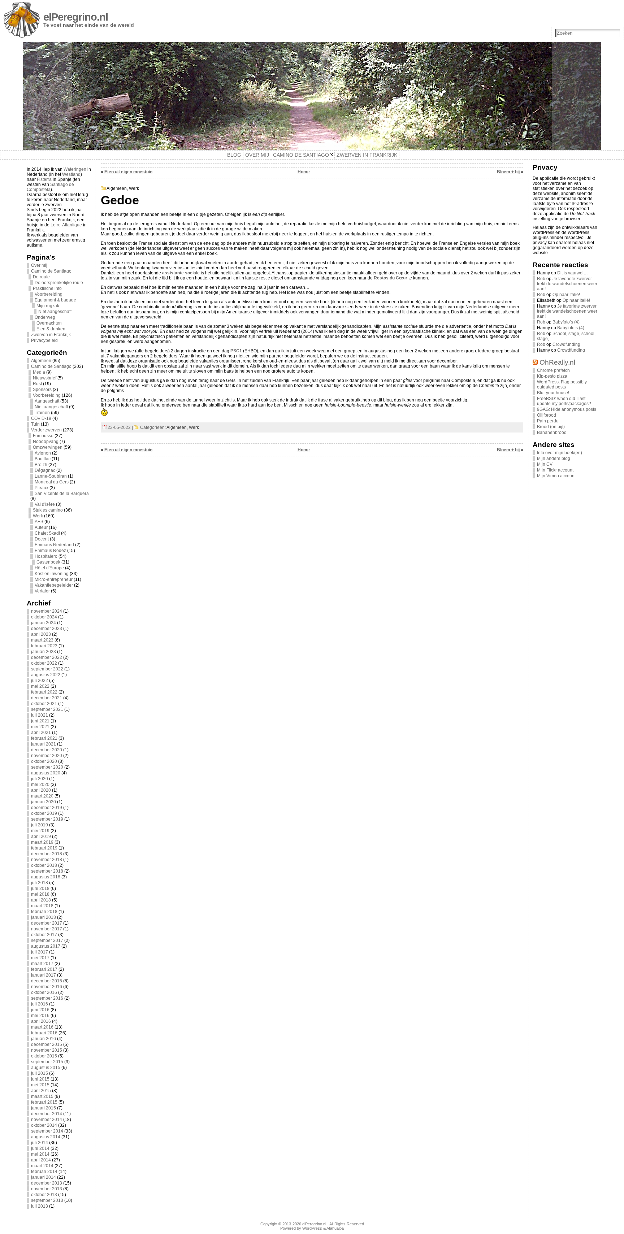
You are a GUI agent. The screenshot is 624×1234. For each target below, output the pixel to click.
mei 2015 (40, 1084)
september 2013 (47, 1200)
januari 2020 (43, 801)
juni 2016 (40, 1009)
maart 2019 (42, 842)
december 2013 (46, 1183)
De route (41, 276)
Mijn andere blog (553, 458)
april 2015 (41, 1090)
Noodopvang (45, 441)
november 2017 (46, 928)
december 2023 (46, 628)
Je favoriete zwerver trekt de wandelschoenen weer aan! (567, 283)
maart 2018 (42, 905)
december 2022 (46, 657)
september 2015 (47, 1061)
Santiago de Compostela (50, 187)
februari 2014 (44, 1171)
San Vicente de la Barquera (62, 493)
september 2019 (47, 819)
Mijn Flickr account (555, 470)
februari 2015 (44, 1102)
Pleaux (41, 487)
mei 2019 (40, 830)
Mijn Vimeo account (556, 475)
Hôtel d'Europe (49, 567)
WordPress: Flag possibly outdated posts (562, 384)
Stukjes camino (48, 510)
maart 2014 (42, 1165)
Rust (37, 383)
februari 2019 (44, 848)
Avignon (43, 453)
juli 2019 (39, 824)
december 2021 (46, 697)
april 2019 (41, 836)
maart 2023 (42, 640)
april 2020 (41, 790)
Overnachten (49, 323)
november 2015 (46, 1050)
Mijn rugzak (47, 305)
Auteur (41, 527)
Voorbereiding (48, 294)
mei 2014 (40, 1154)
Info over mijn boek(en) (559, 452)
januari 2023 (43, 651)
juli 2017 (39, 952)
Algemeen (41, 360)
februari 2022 (44, 692)
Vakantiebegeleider (54, 585)
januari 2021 (43, 744)
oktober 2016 (44, 992)
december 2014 (46, 1113)
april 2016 (41, 1021)
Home (304, 171)
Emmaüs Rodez (50, 550)
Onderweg (45, 317)
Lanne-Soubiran (51, 476)
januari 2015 (43, 1108)
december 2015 (46, 1044)
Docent (42, 539)
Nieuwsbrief (44, 378)
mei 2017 (40, 957)
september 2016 (47, 998)
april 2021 (41, 732)
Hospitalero (46, 556)
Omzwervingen (47, 447)
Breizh (41, 464)
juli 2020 (39, 778)
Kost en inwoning (52, 573)
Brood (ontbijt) (551, 426)
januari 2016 (43, 1038)
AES (39, 521)
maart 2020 (42, 796)
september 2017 (47, 940)
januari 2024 (43, 622)
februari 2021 (44, 738)
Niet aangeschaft (55, 311)
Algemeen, (118, 188)
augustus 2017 (45, 946)
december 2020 (46, 749)
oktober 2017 (44, 934)
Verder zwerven (46, 430)
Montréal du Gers (52, 482)
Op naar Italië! (566, 294)
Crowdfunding (566, 344)
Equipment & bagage (55, 300)
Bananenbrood (552, 432)
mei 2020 (40, 784)
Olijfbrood (546, 415)
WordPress (312, 1228)
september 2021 (47, 709)
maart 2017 (42, 963)
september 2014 (47, 1131)
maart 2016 (42, 1027)
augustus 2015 (45, 1067)
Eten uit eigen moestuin (128, 171)
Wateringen (75, 169)
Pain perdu (548, 420)
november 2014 (46, 1119)
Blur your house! (553, 392)
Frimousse (43, 435)
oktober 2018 (44, 865)
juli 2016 (39, 1004)
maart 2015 (42, 1096)
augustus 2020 (45, 772)
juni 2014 (40, 1148)
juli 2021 (39, 715)
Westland (71, 174)
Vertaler (42, 591)
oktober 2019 (44, 813)
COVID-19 (41, 418)
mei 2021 (40, 726)
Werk (38, 515)
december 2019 (46, 807)
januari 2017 (43, 975)
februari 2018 (44, 911)
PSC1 (236, 350)
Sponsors (42, 389)
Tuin (35, 424)
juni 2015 (40, 1079)
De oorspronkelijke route (59, 282)
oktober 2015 (44, 1056)
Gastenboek (48, 562)
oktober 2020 (44, 761)
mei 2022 (40, 686)
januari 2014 (43, 1177)
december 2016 (46, 980)
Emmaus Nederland (54, 544)
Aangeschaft (47, 401)
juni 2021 (40, 721)
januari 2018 (43, 917)
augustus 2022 (45, 674)
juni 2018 (40, 888)
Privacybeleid (44, 340)
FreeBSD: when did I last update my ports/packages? (564, 401)
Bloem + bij (508, 171)
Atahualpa (335, 1228)
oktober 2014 (44, 1125)
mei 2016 (40, 1015)
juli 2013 (39, 1206)
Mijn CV (544, 464)
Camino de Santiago (51, 271)
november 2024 (46, 611)
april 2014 (41, 1160)
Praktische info (47, 288)
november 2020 (46, 755)
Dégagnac (45, 470)
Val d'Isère (45, 504)
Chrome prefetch (553, 370)
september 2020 (47, 767)
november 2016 (46, 986)
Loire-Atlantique (66, 224)
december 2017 (46, 923)
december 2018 (46, 853)
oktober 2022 (44, 663)
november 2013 (46, 1188)
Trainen (42, 412)
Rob (541, 278)
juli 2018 (39, 882)
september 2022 (47, 669)
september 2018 (47, 871)
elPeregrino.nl (75, 17)
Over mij (39, 265)
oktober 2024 (44, 617)
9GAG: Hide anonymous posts (566, 409)
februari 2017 (44, 969)
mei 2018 (40, 894)
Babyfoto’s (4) (566, 322)
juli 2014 (39, 1142)
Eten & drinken (50, 328)
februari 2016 (44, 1032)
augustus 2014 (45, 1136)
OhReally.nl (557, 362)
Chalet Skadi (47, 533)
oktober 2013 (44, 1194)
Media (39, 372)
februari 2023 (44, 645)
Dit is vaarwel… (572, 272)
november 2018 (46, 859)
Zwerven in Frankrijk (51, 334)
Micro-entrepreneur (54, 579)
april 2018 (41, 900)
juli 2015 (39, 1073)
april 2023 (41, 634)
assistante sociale (181, 272)
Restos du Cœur (390, 278)
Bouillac (43, 458)
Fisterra (44, 179)
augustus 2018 (45, 876)
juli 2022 (39, 680)
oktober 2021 (44, 703)
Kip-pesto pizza (552, 376)
